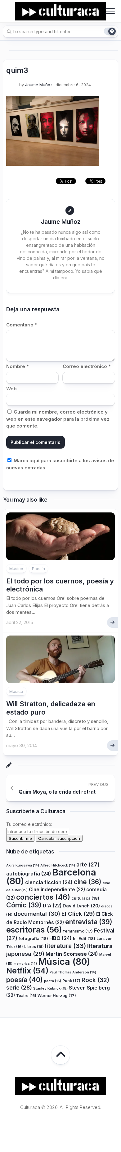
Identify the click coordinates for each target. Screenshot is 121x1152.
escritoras (34, 929)
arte (88, 864)
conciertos (43, 897)
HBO (60, 938)
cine (87, 882)
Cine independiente (57, 890)
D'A (52, 906)
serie (19, 987)
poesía (24, 980)
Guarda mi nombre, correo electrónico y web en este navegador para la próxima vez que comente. (58, 419)
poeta (52, 981)
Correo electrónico (87, 366)
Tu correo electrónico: (29, 824)
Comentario (21, 325)
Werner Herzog (57, 995)
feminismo (78, 931)
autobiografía (28, 874)
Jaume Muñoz (38, 84)
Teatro (26, 995)
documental (37, 913)
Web (11, 389)
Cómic (24, 905)
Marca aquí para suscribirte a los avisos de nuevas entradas (60, 464)
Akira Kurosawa (22, 865)
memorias (25, 964)
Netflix (27, 970)
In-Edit (84, 938)
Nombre (17, 366)
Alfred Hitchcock (57, 865)
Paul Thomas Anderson (73, 972)
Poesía (38, 568)
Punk (71, 980)
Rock (95, 980)
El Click (78, 913)
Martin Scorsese (72, 954)
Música (16, 568)
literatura (65, 946)
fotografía (33, 938)
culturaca (85, 898)
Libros (34, 946)
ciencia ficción (49, 882)
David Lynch (81, 905)
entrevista (88, 922)
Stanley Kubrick (50, 988)
